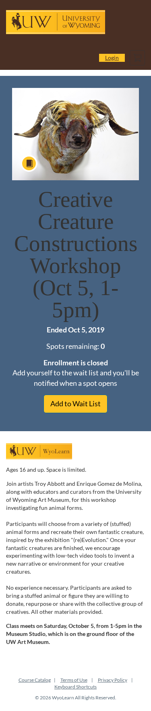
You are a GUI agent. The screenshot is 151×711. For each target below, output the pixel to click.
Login (112, 57)
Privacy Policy (112, 680)
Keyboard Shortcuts (75, 687)
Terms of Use (73, 680)
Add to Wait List (75, 403)
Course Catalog (35, 680)
